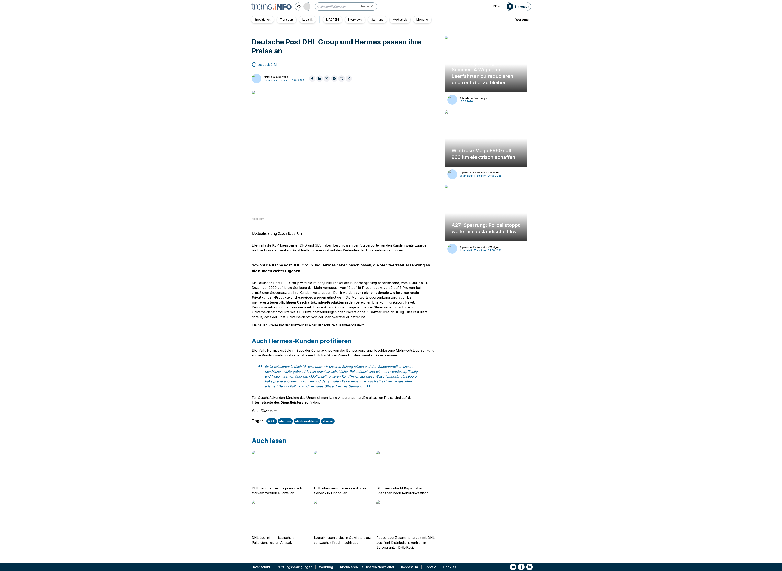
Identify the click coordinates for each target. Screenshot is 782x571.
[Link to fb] (521, 567)
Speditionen (262, 19)
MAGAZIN (332, 19)
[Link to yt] (513, 567)
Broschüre (326, 325)
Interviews (355, 19)
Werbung (522, 19)
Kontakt (430, 567)
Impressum (409, 567)
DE (495, 6)
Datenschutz (261, 567)
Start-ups (377, 19)
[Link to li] (529, 567)
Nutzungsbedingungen (294, 567)
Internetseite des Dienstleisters (277, 402)
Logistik (307, 19)
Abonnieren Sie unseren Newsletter (367, 567)
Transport (286, 19)
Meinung (422, 19)
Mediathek (400, 19)
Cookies (449, 567)
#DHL (271, 421)
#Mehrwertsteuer (307, 421)
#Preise (328, 421)
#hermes (285, 421)
